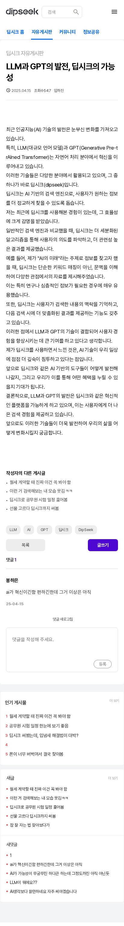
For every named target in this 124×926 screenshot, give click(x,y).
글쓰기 (103, 545)
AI (38, 129)
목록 (25, 545)
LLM (22, 148)
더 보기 (114, 701)
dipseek (54, 185)
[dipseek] (22, 12)
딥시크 (37, 185)
